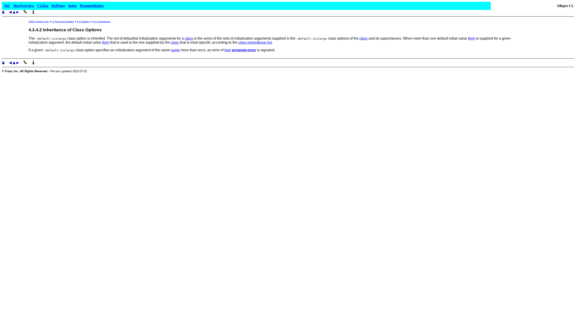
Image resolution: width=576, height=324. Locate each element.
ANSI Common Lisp (39, 21)
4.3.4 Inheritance (101, 21)
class (189, 38)
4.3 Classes (83, 21)
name (175, 50)
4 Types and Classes (63, 21)
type (227, 50)
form (471, 38)
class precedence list (255, 42)
